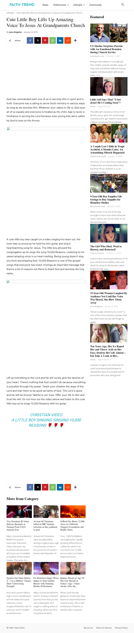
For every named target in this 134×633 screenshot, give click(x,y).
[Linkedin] (60, 40)
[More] (75, 40)
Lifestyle (10, 12)
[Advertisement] (46, 73)
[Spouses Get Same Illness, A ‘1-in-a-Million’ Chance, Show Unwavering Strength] (19, 568)
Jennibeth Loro (97, 56)
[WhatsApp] (52, 40)
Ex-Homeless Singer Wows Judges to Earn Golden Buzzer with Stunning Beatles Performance (46, 582)
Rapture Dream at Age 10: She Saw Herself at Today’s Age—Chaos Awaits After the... (72, 582)
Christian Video (46, 415)
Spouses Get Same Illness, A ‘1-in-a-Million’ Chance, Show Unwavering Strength (19, 582)
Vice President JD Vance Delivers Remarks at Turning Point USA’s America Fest (18, 525)
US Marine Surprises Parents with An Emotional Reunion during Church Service (106, 49)
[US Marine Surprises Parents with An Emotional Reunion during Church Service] (108, 33)
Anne (92, 106)
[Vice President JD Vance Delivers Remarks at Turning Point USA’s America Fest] (19, 511)
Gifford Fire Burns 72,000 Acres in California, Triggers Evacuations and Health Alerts (72, 525)
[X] (37, 40)
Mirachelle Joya (97, 206)
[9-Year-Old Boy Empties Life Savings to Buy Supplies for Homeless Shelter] (108, 183)
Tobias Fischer (97, 253)
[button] (122, 4)
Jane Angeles (15, 32)
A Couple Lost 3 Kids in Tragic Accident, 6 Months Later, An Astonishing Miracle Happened (107, 149)
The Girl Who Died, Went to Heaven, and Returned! (106, 247)
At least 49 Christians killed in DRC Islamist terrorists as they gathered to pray (45, 525)
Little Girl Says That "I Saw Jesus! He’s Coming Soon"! (105, 101)
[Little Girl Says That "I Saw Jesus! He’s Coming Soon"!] (108, 86)
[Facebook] (30, 40)
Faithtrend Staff (98, 156)
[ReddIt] (67, 40)
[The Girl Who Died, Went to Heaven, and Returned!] (108, 233)
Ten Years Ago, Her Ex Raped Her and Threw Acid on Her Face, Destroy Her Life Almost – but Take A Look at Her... (108, 351)
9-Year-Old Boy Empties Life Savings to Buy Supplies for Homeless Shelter (106, 199)
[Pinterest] (45, 40)
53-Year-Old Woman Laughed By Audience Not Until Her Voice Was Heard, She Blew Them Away (108, 297)
